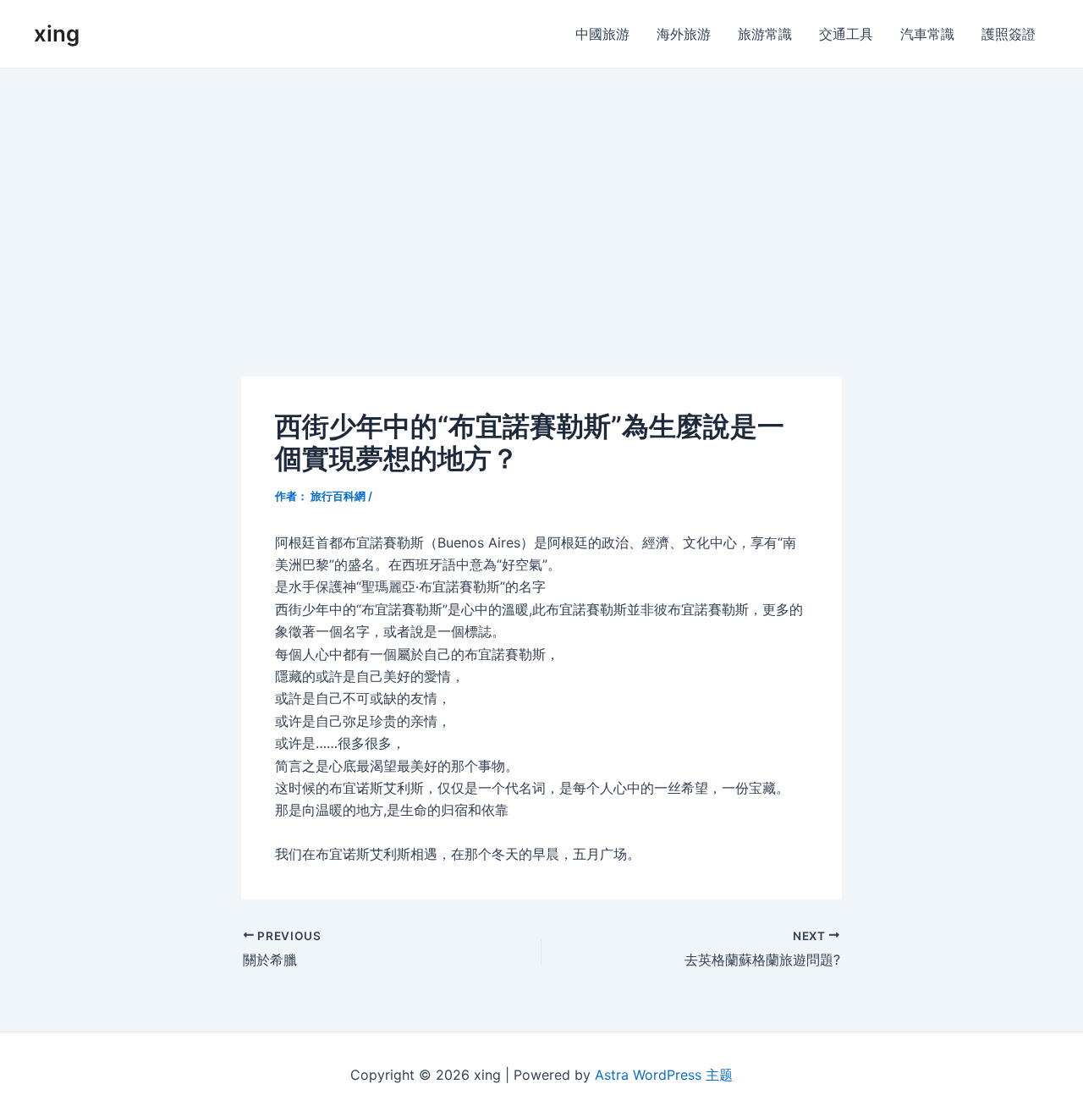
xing (57, 33)
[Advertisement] (541, 195)
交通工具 (846, 33)
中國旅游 (602, 33)
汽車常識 (927, 33)
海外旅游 (684, 33)
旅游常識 (765, 33)
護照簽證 (1008, 33)
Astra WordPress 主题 (664, 1074)
